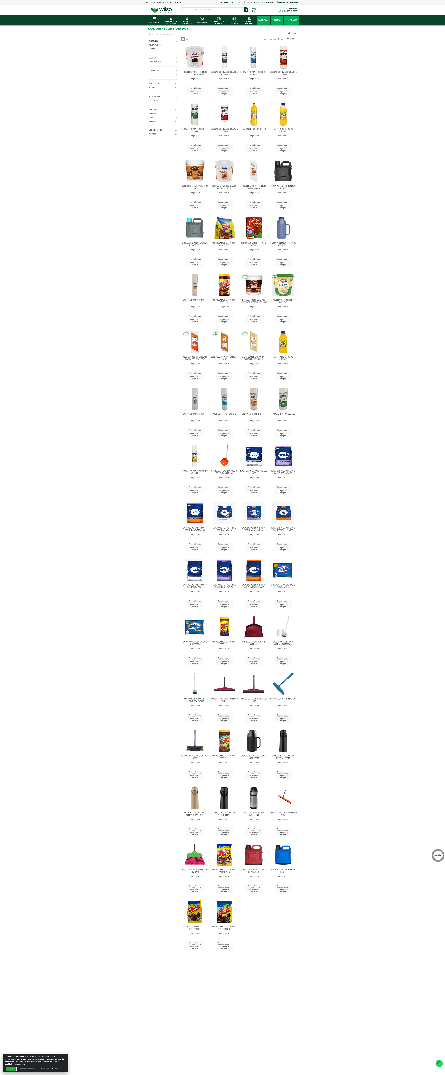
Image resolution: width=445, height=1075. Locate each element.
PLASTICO (152, 87)
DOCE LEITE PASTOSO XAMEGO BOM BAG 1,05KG (254, 187)
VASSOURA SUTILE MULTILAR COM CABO (194, 757)
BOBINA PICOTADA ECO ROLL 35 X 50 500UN (224, 73)
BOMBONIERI (154, 71)
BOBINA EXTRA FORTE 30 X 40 (224, 414)
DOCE (151, 75)
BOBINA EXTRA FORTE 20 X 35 (283, 414)
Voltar (293, 33)
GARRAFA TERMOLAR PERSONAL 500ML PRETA (254, 757)
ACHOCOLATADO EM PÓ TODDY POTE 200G (224, 301)
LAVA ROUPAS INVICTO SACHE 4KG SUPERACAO (195, 643)
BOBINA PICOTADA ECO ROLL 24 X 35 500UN (283, 73)
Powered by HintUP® (31, 1074)
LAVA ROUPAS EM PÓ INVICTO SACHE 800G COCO (224, 529)
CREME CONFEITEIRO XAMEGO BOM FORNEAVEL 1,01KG (254, 358)
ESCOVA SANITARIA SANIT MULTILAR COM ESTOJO (283, 643)
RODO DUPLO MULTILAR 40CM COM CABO (224, 700)
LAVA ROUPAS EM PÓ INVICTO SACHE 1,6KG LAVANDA (224, 586)
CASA (151, 117)
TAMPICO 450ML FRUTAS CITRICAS (283, 130)
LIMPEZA (152, 109)
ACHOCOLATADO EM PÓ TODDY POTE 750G (224, 757)
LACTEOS (152, 49)
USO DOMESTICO (155, 130)
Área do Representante (288, 2)
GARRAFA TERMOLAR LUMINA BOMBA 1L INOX (253, 814)
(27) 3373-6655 (290, 11)
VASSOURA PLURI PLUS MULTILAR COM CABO (195, 871)
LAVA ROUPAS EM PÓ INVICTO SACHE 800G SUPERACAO (283, 529)
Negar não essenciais (27, 1069)
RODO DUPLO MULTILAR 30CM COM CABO (253, 700)
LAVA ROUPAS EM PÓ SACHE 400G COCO (253, 472)
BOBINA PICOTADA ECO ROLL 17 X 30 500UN (224, 130)
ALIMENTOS (153, 41)
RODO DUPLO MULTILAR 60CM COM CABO (283, 814)
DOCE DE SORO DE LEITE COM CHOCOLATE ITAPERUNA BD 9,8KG (253, 301)
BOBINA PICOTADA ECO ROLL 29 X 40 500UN (253, 73)
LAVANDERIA (153, 121)
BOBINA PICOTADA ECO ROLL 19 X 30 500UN (194, 130)
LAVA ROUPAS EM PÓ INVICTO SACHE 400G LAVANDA (283, 472)
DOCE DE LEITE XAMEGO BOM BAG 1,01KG (224, 358)
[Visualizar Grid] (183, 39)
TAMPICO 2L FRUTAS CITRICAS (254, 129)
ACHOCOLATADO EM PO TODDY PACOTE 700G (224, 871)
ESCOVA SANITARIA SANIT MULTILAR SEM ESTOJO (194, 700)
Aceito (10, 1069)
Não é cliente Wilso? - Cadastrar (260, 2)
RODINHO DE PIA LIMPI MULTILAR (283, 699)
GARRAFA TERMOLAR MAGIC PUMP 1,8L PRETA (283, 757)
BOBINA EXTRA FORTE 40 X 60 (195, 300)
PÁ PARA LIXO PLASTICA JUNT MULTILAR (254, 643)
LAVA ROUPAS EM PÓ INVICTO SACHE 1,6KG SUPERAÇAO (253, 586)
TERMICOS (152, 134)
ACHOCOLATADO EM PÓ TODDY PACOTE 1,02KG (224, 928)
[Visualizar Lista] (187, 39)
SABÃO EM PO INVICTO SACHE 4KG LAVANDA (283, 586)
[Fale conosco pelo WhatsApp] (439, 1063)
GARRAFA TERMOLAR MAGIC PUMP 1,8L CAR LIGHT (195, 814)
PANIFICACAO (153, 100)
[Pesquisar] (246, 9)
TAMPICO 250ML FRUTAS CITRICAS (283, 358)
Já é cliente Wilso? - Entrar (230, 2)
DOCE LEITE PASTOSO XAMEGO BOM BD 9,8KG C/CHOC (195, 73)
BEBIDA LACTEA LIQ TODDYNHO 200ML (253, 244)
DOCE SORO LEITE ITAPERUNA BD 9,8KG (195, 187)
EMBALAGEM (154, 84)
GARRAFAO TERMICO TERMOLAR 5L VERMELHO (254, 871)
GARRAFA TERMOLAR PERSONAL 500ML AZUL (283, 244)
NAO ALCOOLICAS (155, 62)
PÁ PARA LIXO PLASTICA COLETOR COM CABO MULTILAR (224, 472)
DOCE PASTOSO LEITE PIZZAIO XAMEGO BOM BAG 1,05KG (195, 358)
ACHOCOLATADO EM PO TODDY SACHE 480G (224, 244)
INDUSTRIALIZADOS (155, 45)
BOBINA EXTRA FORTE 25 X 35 (253, 414)
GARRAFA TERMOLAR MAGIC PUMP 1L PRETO (224, 814)
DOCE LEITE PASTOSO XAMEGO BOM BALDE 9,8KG (224, 187)
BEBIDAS (152, 58)
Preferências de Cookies (50, 1069)
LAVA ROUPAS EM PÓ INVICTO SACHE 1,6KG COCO (195, 586)
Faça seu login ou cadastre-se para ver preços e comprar (195, 91)
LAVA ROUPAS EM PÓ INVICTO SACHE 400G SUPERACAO (195, 529)
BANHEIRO (152, 113)
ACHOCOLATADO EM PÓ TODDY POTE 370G (224, 643)
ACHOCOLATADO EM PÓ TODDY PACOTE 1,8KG (195, 928)
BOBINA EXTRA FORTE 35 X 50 (195, 414)
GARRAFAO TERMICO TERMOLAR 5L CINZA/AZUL (195, 244)
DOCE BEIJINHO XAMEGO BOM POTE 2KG (283, 301)
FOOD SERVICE (154, 96)
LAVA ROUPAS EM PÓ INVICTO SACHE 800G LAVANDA (253, 529)
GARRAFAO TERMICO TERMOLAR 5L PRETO (283, 187)
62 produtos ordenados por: (273, 39)
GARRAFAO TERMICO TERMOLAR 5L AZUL (283, 871)
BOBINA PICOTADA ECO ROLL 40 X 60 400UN (194, 472)
